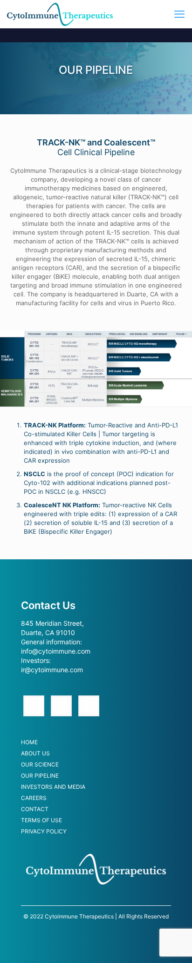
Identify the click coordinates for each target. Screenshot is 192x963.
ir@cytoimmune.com (52, 670)
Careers (34, 798)
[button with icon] (33, 705)
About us (35, 754)
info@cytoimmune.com (55, 651)
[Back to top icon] (173, 944)
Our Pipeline (40, 776)
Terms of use (41, 821)
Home (29, 743)
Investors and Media (53, 787)
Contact (34, 809)
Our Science (40, 765)
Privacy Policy (44, 832)
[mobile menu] (179, 14)
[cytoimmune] (60, 14)
